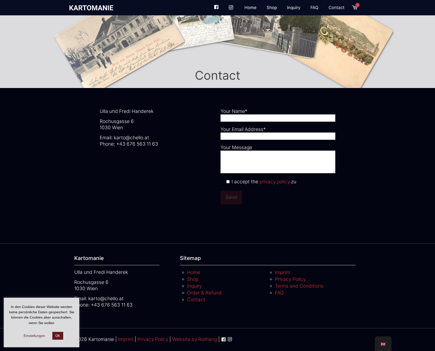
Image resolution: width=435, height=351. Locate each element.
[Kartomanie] (92, 7)
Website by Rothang (194, 339)
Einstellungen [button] (34, 336)
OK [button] (57, 336)
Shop (192, 279)
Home (193, 272)
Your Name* (234, 111)
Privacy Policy (290, 279)
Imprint (282, 272)
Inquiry (194, 286)
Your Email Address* (243, 129)
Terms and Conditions (299, 286)
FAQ (279, 293)
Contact (196, 299)
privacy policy (275, 182)
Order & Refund (204, 293)
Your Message (236, 147)
